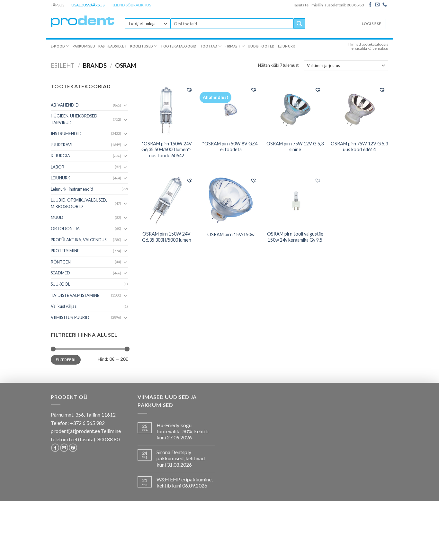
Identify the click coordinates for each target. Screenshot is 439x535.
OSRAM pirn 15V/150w (231, 234)
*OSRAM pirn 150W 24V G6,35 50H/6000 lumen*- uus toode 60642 (166, 149)
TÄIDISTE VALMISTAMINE (75, 295)
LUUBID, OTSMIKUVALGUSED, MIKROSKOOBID (79, 203)
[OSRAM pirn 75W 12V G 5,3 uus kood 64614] (359, 109)
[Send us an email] (377, 4)
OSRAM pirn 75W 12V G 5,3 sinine (295, 146)
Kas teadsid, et (112, 46)
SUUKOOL (60, 284)
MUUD (57, 217)
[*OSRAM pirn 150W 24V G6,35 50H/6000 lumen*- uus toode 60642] (166, 109)
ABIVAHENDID (65, 105)
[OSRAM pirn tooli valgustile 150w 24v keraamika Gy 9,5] (295, 200)
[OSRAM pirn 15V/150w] (231, 200)
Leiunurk (286, 46)
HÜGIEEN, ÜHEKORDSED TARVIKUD (74, 119)
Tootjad (208, 46)
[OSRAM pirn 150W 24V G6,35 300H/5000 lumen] (166, 200)
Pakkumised (84, 46)
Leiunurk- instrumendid (72, 189)
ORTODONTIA (65, 228)
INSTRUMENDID (66, 133)
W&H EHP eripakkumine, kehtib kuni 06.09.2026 (184, 482)
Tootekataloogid (178, 46)
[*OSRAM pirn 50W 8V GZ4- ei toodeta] (231, 109)
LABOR (57, 166)
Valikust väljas (63, 306)
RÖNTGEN (61, 261)
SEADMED (60, 272)
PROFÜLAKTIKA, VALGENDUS (78, 239)
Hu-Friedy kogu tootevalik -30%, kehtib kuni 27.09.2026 (183, 431)
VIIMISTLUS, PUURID (70, 317)
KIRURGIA (60, 155)
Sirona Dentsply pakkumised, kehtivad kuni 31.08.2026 (181, 458)
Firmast (232, 46)
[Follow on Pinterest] (73, 448)
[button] (189, 90)
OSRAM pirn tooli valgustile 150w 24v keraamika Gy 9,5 (295, 237)
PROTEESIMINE (65, 250)
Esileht (63, 65)
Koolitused (141, 46)
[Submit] (299, 23)
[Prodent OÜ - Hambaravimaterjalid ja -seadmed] (83, 21)
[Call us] (384, 4)
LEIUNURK (60, 177)
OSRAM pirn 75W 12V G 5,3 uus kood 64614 (359, 146)
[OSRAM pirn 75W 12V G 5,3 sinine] (295, 109)
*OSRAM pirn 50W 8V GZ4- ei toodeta (230, 146)
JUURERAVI (61, 144)
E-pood (58, 46)
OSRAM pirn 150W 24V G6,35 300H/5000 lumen (166, 237)
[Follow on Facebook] (370, 4)
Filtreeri (66, 359)
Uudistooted (261, 46)
